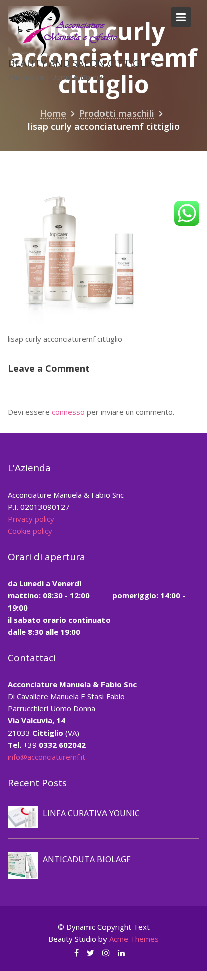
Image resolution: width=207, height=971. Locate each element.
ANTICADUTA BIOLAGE (87, 859)
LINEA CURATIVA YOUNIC (91, 813)
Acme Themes (134, 939)
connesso (68, 412)
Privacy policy (31, 519)
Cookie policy (30, 531)
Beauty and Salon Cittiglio (82, 63)
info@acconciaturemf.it (46, 757)
